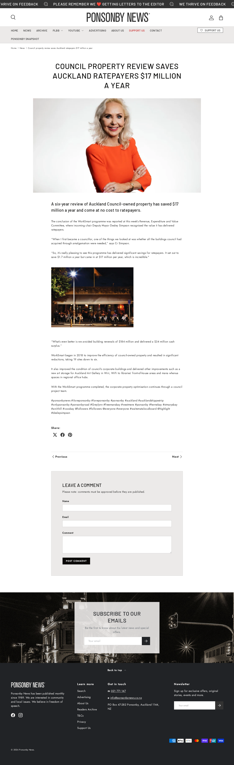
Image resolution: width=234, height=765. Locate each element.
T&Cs (80, 716)
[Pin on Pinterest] (70, 435)
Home (13, 48)
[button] (221, 18)
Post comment (76, 561)
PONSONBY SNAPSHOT (25, 38)
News (22, 48)
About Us (82, 703)
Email (65, 517)
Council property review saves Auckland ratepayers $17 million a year (60, 48)
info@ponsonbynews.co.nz (126, 698)
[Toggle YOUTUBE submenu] (83, 30)
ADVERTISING (97, 30)
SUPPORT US (137, 30)
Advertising (84, 697)
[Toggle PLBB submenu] (62, 30)
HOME (14, 30)
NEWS (27, 30)
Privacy (81, 722)
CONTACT (156, 30)
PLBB (56, 30)
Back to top (115, 670)
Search (81, 691)
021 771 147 (118, 691)
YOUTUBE (74, 30)
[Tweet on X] (55, 435)
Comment (67, 532)
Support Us (83, 728)
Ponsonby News (26, 749)
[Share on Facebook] (62, 435)
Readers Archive (87, 709)
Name (65, 501)
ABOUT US (117, 30)
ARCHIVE (42, 30)
